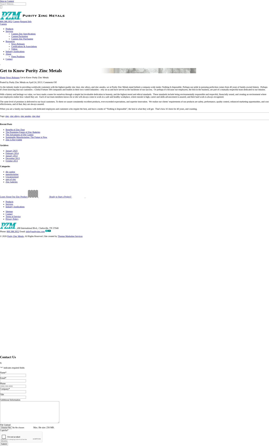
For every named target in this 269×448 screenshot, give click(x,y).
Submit (4, 444)
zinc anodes (26, 116)
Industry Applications (15, 207)
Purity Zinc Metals (15, 236)
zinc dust (36, 116)
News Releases (12, 77)
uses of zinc (11, 179)
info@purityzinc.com (35, 231)
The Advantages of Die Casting (19, 135)
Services (9, 204)
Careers (16, 21)
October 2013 (12, 161)
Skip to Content (7, 1)
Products (9, 201)
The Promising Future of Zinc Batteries (23, 132)
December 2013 (13, 158)
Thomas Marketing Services (70, 236)
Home (2, 77)
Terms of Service (13, 216)
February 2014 (12, 153)
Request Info (26, 21)
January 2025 (12, 151)
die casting (10, 172)
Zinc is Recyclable (14, 140)
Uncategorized (12, 177)
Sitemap (9, 211)
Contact (9, 214)
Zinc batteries (12, 182)
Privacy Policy (12, 219)
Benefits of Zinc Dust (15, 129)
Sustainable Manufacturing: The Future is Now (26, 137)
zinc (7, 116)
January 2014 (12, 156)
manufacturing (12, 174)
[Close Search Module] (1, 10)
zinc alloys (14, 116)
